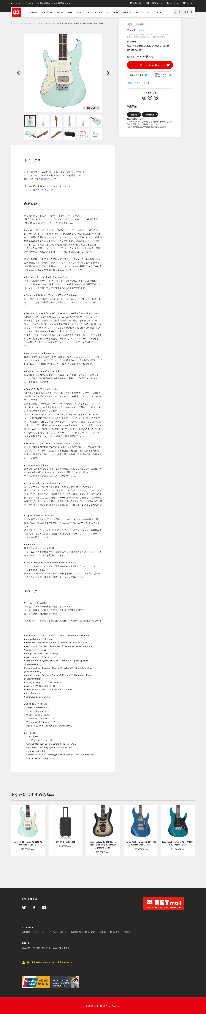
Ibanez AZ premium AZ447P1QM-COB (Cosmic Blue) (178, 843)
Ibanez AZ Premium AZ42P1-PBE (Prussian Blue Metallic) (140, 843)
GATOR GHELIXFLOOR (65, 842)
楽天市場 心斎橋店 (61, 948)
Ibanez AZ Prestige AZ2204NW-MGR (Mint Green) (28, 843)
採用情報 (127, 932)
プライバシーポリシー (58, 932)
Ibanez (52, 23)
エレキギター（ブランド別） (31, 23)
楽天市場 (26, 948)
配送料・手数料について (138, 83)
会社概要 (26, 932)
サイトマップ (39, 932)
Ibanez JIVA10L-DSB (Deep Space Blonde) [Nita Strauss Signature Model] (103, 845)
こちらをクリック (44, 190)
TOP (13, 23)
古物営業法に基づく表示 (109, 932)
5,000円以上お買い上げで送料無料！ (32, 3)
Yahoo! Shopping (41, 948)
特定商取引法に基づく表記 (83, 932)
